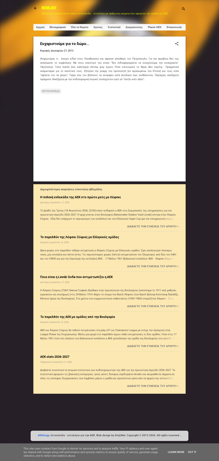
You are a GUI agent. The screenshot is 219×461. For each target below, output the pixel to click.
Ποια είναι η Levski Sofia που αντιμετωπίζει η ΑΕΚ (76, 277)
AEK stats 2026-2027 (54, 356)
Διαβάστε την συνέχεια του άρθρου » (153, 226)
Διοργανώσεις (134, 27)
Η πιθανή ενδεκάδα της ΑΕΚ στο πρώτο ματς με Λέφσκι (80, 197)
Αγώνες (98, 27)
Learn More (176, 452)
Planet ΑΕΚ (155, 27)
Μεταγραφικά (58, 27)
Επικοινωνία (174, 27)
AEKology (43, 435)
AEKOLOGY (49, 8)
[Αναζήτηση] (184, 9)
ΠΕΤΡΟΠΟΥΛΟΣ (51, 91)
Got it (192, 452)
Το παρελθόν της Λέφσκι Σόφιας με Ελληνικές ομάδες (79, 237)
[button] (177, 44)
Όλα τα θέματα (79, 27)
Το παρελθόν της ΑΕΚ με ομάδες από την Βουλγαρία (77, 317)
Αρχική (40, 27)
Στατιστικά (114, 27)
